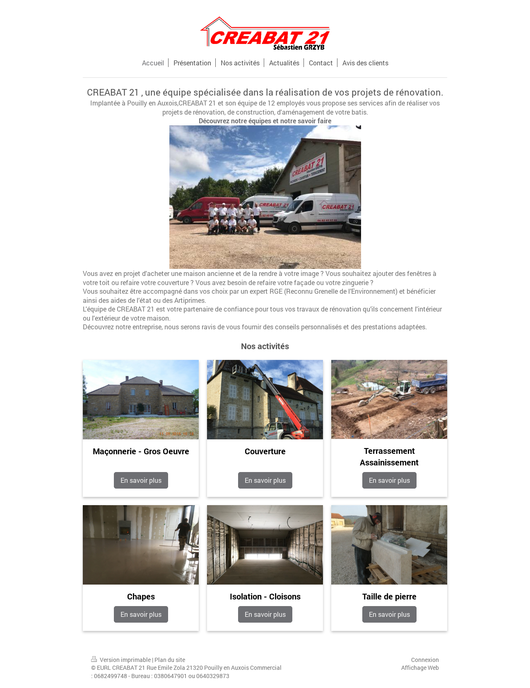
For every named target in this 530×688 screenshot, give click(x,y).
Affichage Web (420, 667)
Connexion (425, 660)
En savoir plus (140, 480)
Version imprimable (125, 660)
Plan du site (169, 660)
